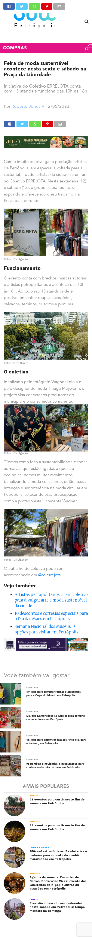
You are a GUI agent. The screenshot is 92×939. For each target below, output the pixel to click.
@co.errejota (49, 575)
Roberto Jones (26, 107)
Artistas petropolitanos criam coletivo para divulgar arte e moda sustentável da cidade (51, 600)
